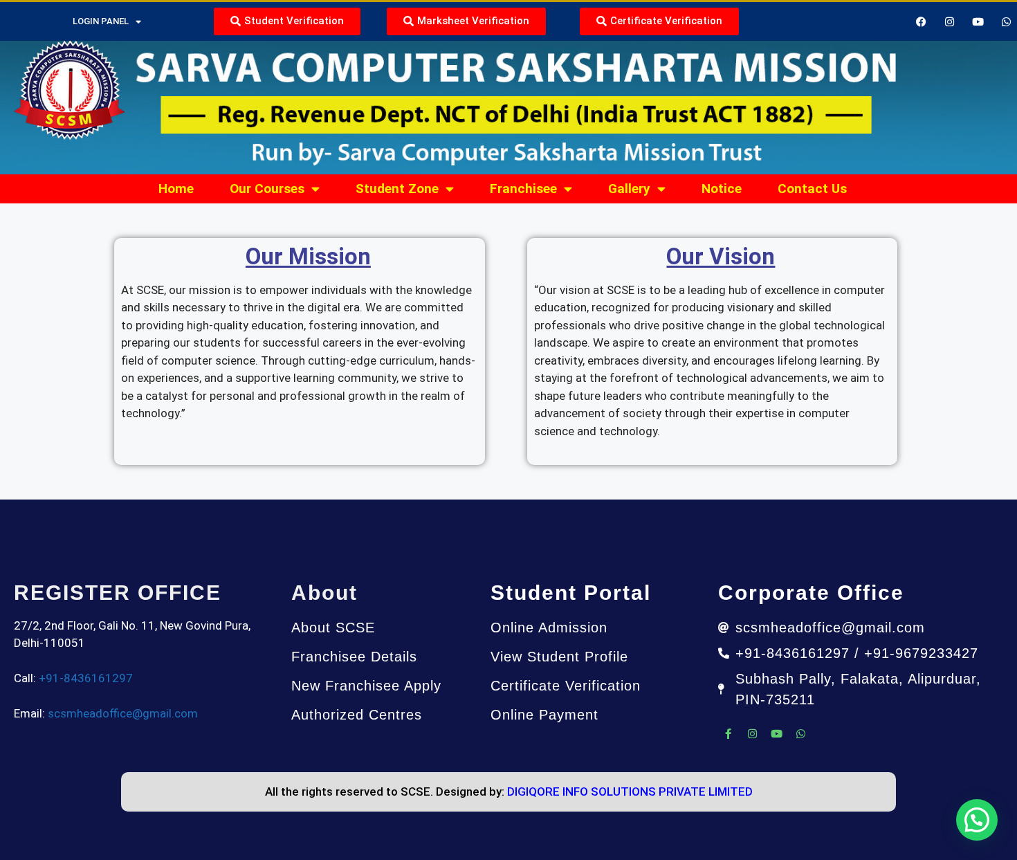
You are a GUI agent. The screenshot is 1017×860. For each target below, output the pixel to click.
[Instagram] (752, 734)
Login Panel (101, 21)
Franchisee (523, 188)
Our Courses (267, 188)
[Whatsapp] (1006, 21)
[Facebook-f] (728, 734)
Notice (722, 188)
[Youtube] (777, 734)
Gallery (629, 188)
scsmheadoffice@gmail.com (123, 713)
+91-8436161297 (86, 678)
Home (176, 188)
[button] (977, 820)
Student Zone (397, 188)
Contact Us (812, 188)
